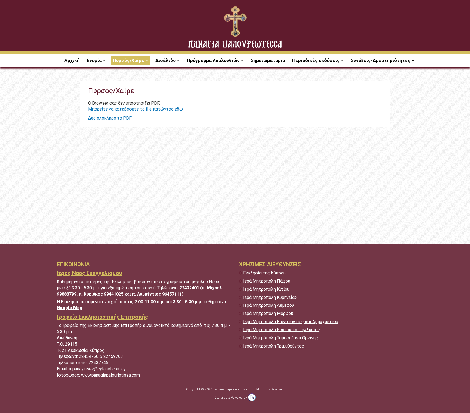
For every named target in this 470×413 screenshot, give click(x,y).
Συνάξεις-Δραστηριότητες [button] (381, 60)
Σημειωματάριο (268, 60)
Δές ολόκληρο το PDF (110, 118)
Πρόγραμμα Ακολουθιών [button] (214, 60)
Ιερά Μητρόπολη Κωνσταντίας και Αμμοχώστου (290, 321)
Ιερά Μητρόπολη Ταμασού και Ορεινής (280, 337)
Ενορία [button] (95, 60)
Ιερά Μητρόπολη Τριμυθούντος (273, 346)
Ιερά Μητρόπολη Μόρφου (268, 313)
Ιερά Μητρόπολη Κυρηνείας (270, 297)
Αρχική (72, 60)
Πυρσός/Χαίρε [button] (129, 60)
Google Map (69, 307)
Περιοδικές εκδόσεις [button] (316, 60)
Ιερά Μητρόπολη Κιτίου (266, 289)
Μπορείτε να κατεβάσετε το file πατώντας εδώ (135, 109)
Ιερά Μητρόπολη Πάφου (266, 281)
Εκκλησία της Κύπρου (264, 273)
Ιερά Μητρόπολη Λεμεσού (268, 305)
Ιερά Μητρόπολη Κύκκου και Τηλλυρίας (281, 329)
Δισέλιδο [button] (166, 60)
